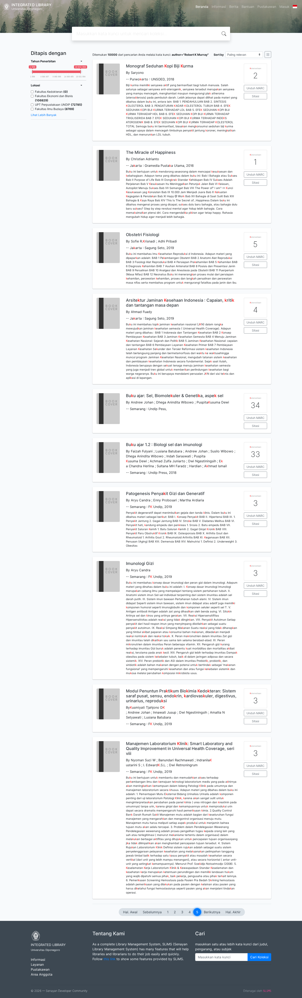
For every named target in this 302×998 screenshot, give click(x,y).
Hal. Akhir (233, 912)
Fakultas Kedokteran (51, 91)
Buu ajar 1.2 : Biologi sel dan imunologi (164, 444)
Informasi (219, 7)
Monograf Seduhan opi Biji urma (159, 66)
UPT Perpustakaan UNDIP (58, 104)
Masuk (284, 7)
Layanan (37, 964)
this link (109, 959)
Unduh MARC (255, 88)
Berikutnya (212, 912)
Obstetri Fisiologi (142, 234)
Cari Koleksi (259, 957)
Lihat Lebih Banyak (43, 115)
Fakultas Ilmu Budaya (54, 109)
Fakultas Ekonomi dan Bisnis (54, 98)
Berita (233, 7)
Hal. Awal (130, 912)
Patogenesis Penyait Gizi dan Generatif (165, 493)
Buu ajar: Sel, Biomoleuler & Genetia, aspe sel (174, 395)
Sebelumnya (152, 912)
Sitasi (255, 96)
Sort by (219, 54)
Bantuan (248, 7)
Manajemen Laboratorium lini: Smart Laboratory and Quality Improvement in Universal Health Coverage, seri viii (180, 748)
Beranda (202, 7)
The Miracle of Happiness (151, 152)
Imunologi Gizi (140, 563)
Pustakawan (266, 7)
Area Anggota (41, 974)
